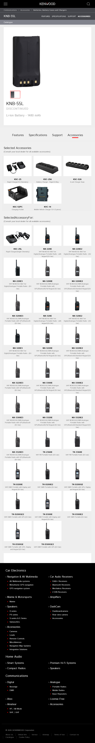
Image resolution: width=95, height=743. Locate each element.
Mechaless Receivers (61, 588)
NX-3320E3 (17, 452)
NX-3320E (47, 417)
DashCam (55, 607)
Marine (12, 601)
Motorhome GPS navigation (21, 584)
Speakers (12, 607)
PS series (14, 614)
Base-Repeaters (59, 694)
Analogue (55, 682)
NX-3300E (47, 382)
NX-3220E (47, 348)
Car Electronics (16, 570)
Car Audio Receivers (61, 577)
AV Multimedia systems (20, 581)
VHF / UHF (14, 712)
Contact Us (74, 734)
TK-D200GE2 (18, 514)
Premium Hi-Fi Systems (63, 663)
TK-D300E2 (77, 514)
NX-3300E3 (17, 417)
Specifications (59, 16)
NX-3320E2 (77, 417)
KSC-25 (17, 179)
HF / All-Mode (16, 708)
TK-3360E (77, 452)
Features (45, 16)
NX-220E (47, 249)
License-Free (57, 699)
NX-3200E (47, 281)
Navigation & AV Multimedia (22, 577)
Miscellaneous (16, 642)
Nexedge (13, 686)
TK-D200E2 (47, 484)
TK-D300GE (17, 544)
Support (72, 16)
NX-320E (47, 316)
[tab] (18, 137)
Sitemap (46, 734)
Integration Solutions (18, 649)
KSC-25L (18, 249)
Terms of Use (59, 734)
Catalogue (10, 737)
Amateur (11, 704)
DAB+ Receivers (59, 581)
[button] (5, 4)
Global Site (22, 734)
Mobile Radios (58, 690)
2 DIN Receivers (59, 592)
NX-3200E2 (77, 281)
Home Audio (14, 657)
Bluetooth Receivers (61, 584)
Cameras (13, 631)
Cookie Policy (24, 737)
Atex (9, 699)
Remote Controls (17, 638)
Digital (10, 682)
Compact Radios (16, 668)
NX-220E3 (18, 281)
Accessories (25, 10)
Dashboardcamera (60, 611)
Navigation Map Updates (20, 645)
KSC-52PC (18, 206)
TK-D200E (18, 484)
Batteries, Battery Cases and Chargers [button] (50, 10)
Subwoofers (15, 622)
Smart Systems (15, 663)
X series (13, 611)
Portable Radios (59, 686)
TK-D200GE (77, 484)
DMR (12, 690)
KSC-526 (77, 179)
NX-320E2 (77, 316)
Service (34, 734)
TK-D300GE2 (47, 544)
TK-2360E (47, 452)
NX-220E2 (77, 249)
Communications (10, 10)
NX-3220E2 (77, 348)
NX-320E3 (18, 348)
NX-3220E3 (17, 382)
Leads (12, 635)
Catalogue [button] (8, 22)
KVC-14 (47, 206)
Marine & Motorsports (19, 597)
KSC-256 (47, 179)
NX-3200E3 (17, 316)
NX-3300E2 (77, 382)
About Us (9, 734)
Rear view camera (60, 614)
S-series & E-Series (18, 618)
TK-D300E (47, 514)
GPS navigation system (20, 588)
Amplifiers (55, 597)
